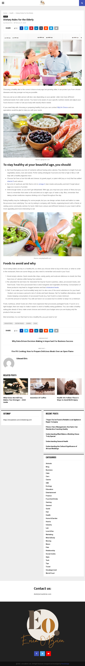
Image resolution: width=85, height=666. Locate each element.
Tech (47, 560)
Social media (50, 554)
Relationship (50, 550)
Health (5, 16)
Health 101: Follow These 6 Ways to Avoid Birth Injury (68, 399)
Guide (48, 509)
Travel (48, 567)
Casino (48, 479)
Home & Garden (51, 518)
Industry (49, 525)
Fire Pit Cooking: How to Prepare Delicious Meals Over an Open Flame (42, 351)
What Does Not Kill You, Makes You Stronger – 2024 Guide (14, 400)
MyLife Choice (62, 107)
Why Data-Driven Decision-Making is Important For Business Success (42, 341)
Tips (47, 563)
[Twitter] (42, 653)
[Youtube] (48, 653)
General (49, 505)
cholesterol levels (52, 287)
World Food (50, 573)
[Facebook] (36, 653)
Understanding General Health (57, 441)
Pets (47, 547)
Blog (47, 467)
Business (49, 470)
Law (47, 528)
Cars (47, 476)
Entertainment (51, 492)
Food (35, 323)
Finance (49, 496)
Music (48, 544)
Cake (47, 473)
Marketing (49, 534)
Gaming (49, 502)
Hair (47, 512)
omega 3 (42, 184)
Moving (48, 541)
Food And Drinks (52, 499)
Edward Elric (9, 23)
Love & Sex (50, 531)
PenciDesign (65, 664)
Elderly (28, 323)
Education (49, 489)
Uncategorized (51, 570)
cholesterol (8, 323)
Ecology (49, 486)
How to (48, 521)
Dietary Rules (19, 323)
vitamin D (10, 181)
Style (47, 557)
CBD (47, 483)
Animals (49, 463)
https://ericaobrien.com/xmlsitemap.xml (17, 420)
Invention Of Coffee (38, 397)
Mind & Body (50, 538)
